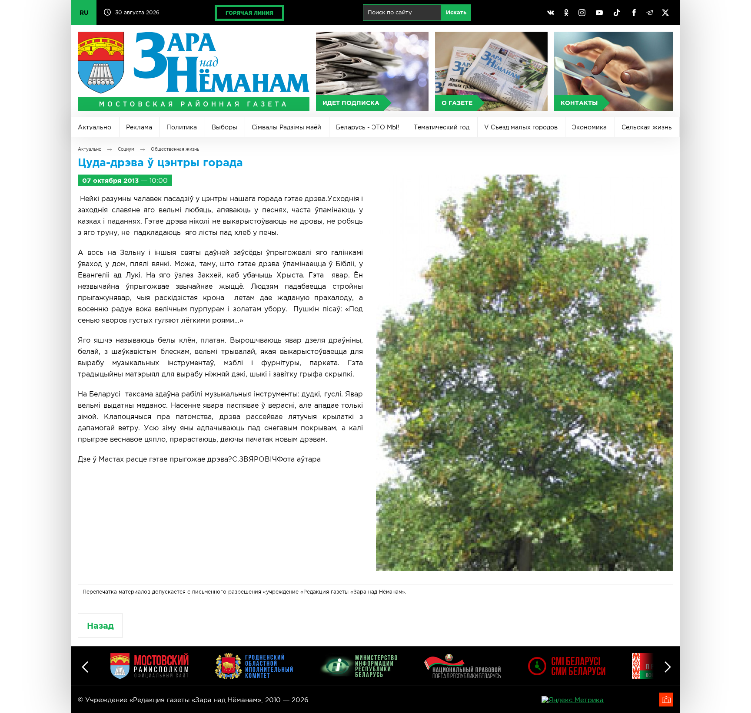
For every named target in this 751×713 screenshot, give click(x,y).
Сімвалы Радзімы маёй (286, 127)
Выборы (224, 127)
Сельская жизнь (646, 127)
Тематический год (441, 127)
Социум (126, 149)
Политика (181, 127)
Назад (100, 625)
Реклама (139, 127)
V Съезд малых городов (521, 127)
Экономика (589, 127)
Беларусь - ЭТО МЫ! (367, 127)
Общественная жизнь (175, 149)
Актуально (94, 127)
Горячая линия (249, 13)
